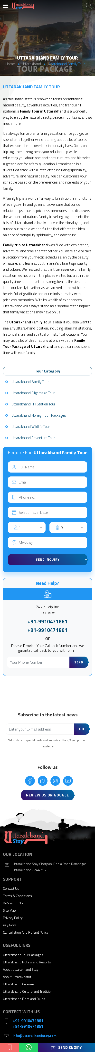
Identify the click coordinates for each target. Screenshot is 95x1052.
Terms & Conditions (17, 895)
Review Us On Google (47, 795)
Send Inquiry (47, 559)
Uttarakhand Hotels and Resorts (27, 962)
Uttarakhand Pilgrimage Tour (33, 393)
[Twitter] (43, 781)
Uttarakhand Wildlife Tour (30, 426)
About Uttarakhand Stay (20, 969)
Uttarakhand (31, 64)
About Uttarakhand (17, 976)
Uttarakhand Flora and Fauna (24, 998)
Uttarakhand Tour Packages (23, 954)
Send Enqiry (69, 1047)
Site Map (9, 910)
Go (81, 729)
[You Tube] (68, 781)
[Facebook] (30, 781)
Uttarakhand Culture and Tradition (28, 991)
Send (78, 662)
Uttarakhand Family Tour (30, 381)
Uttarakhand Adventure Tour (33, 438)
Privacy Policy (13, 917)
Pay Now (9, 925)
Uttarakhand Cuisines (19, 984)
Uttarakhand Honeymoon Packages (38, 415)
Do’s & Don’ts (13, 903)
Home (10, 64)
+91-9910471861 (47, 622)
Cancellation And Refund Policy (25, 932)
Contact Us (11, 888)
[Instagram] (55, 781)
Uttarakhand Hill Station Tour (33, 404)
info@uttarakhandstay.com (35, 1035)
